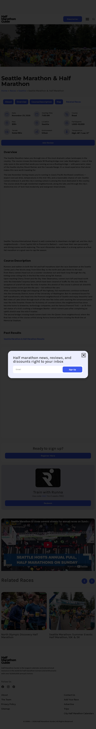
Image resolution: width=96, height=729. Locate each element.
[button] (84, 355)
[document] (48, 364)
